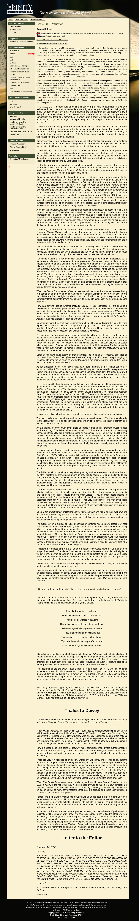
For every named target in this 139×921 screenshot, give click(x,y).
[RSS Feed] (9, 167)
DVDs (12, 60)
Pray (11, 101)
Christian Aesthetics (37, 20)
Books (12, 54)
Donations (14, 104)
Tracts (12, 75)
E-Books (13, 63)
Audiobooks (14, 51)
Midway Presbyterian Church (21, 132)
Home (10, 20)
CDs (11, 57)
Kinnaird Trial (15, 86)
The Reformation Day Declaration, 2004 (18, 128)
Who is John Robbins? (18, 147)
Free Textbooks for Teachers (21, 92)
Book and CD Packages (19, 66)
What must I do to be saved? (21, 42)
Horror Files (14, 135)
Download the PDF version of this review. (56, 33)
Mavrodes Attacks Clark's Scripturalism (20, 79)
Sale (11, 89)
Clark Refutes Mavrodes (19, 83)
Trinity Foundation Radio (19, 72)
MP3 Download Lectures (19, 69)
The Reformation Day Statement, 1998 (18, 123)
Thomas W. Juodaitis (18, 144)
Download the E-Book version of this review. (52, 40)
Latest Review (15, 27)
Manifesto (14, 116)
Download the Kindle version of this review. (52, 43)
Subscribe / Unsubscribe (19, 159)
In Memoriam (15, 150)
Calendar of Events (17, 119)
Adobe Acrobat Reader (48, 36)
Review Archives (21, 20)
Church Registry (16, 107)
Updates (13, 33)
